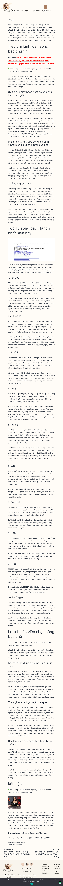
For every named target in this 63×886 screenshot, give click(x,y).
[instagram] (31, 864)
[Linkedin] (27, 864)
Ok (32, 883)
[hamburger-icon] (45, 7)
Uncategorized (18, 844)
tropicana (23, 842)
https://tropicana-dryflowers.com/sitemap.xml (31, 833)
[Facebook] (22, 864)
